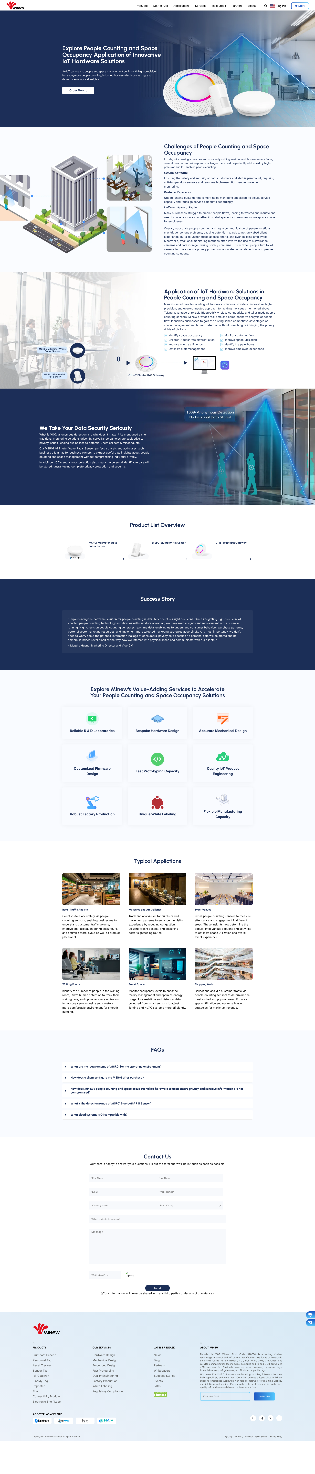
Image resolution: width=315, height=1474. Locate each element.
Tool (35, 1391)
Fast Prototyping (103, 1370)
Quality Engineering (105, 1375)
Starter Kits (160, 5)
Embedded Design (104, 1365)
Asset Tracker (42, 1365)
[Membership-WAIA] (106, 1421)
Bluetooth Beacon (44, 1355)
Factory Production (105, 1381)
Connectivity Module (46, 1396)
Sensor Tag (40, 1370)
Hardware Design (104, 1355)
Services (200, 5)
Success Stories (164, 1375)
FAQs (157, 1386)
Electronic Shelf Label (47, 1401)
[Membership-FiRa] (85, 1421)
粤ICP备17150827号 (234, 1436)
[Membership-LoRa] (63, 1421)
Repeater (39, 1386)
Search (265, 5)
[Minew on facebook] (261, 1418)
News (157, 1355)
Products (142, 5)
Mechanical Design (105, 1360)
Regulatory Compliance (108, 1391)
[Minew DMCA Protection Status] (160, 1394)
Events (158, 1381)
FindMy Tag (40, 1381)
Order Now (77, 90)
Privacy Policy (275, 1436)
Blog (157, 1360)
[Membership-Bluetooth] (42, 1421)
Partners (236, 5)
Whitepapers (162, 1370)
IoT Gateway (41, 1375)
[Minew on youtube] (279, 1418)
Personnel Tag (42, 1360)
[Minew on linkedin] (253, 1418)
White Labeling (102, 1386)
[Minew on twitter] (270, 1418)
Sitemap (249, 1436)
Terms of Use (261, 1436)
